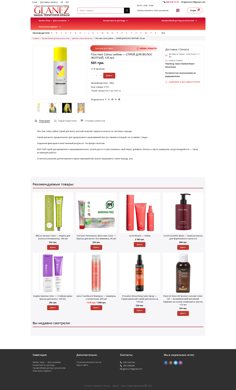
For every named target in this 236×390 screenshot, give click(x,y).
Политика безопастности (88, 362)
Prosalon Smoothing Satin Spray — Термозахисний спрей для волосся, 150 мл (139, 299)
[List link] (183, 82)
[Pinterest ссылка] (112, 99)
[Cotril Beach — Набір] (139, 212)
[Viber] (181, 363)
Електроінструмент (42, 370)
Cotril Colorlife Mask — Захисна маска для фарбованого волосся (183, 237)
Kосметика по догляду (44, 365)
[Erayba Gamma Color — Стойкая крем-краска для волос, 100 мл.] (53, 273)
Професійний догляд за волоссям (55, 38)
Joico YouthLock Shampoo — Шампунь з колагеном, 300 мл (96, 297)
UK (61, 2)
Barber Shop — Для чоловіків (47, 362)
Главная (36, 38)
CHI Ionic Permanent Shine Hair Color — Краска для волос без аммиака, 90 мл (96, 237)
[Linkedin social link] (115, 99)
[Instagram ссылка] (171, 363)
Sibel (112, 83)
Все (163, 32)
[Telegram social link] (119, 99)
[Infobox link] (171, 2)
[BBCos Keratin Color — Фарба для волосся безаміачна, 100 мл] (53, 212)
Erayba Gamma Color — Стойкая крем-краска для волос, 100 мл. (53, 297)
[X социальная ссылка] (109, 99)
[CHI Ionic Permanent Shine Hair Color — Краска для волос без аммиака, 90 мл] (96, 212)
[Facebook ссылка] (105, 99)
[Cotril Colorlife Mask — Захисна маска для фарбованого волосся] (183, 212)
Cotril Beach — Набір (139, 235)
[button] (54, 21)
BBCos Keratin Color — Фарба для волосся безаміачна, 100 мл (53, 237)
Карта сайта (82, 365)
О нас (34, 2)
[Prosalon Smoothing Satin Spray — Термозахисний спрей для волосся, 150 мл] (139, 273)
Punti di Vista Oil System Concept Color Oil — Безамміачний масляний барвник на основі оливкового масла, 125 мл (183, 300)
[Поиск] (127, 10)
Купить (109, 75)
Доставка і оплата (48, 2)
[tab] (42, 121)
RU (67, 2)
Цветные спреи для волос (82, 38)
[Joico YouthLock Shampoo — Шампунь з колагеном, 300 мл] (96, 273)
